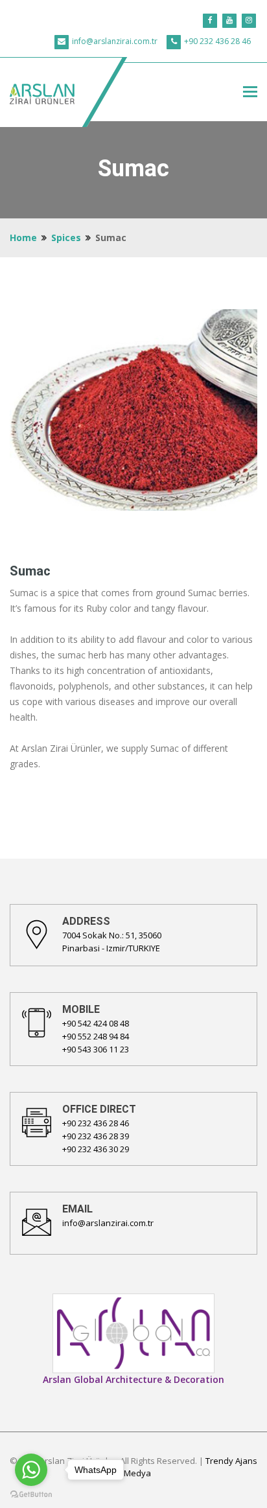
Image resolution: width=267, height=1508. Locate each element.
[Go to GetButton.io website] (31, 1495)
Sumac (30, 571)
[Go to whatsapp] (31, 1470)
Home (23, 237)
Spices (66, 237)
